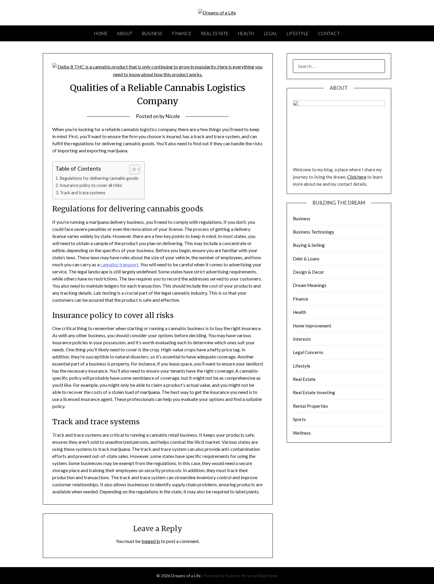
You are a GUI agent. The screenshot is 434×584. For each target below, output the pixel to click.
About (125, 33)
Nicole (173, 116)
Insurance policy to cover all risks (91, 185)
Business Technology (313, 231)
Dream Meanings (310, 285)
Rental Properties (310, 406)
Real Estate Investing (314, 392)
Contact (329, 33)
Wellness (302, 432)
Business (152, 33)
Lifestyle (298, 33)
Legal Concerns (308, 352)
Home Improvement (312, 325)
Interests (302, 339)
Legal (271, 33)
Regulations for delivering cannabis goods (99, 178)
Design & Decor (308, 272)
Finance (182, 33)
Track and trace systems (82, 192)
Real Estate (215, 33)
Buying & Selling (309, 245)
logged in (150, 541)
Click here (356, 177)
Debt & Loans (306, 258)
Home (100, 33)
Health (246, 33)
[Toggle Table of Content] (131, 169)
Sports (299, 419)
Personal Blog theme (259, 575)
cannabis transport (119, 264)
